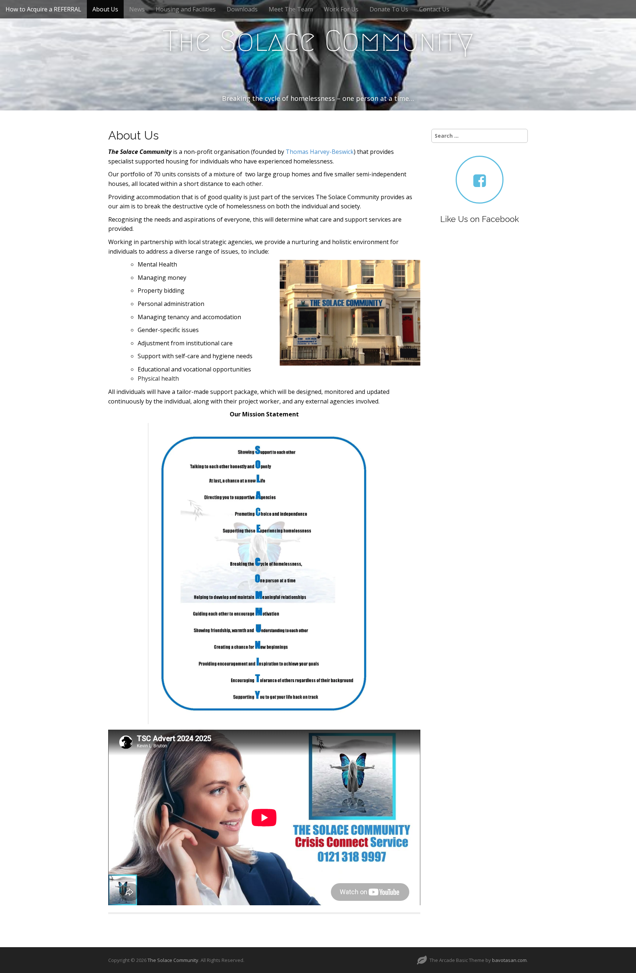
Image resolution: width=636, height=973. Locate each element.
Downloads (242, 9)
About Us (105, 9)
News (137, 9)
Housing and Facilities (186, 9)
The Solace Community (318, 41)
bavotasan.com (509, 960)
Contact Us (434, 9)
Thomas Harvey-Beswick (320, 152)
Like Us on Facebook (479, 219)
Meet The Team (291, 9)
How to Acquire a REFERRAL (43, 9)
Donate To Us (389, 9)
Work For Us (341, 9)
